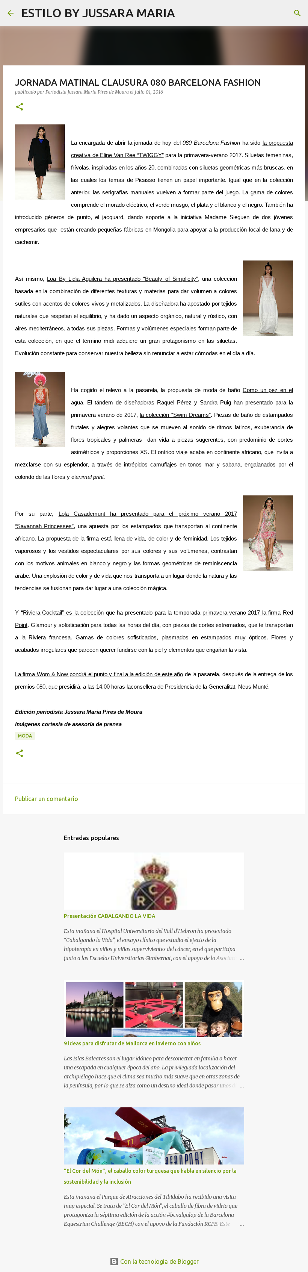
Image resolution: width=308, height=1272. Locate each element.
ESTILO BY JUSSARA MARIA (98, 13)
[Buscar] (185, 13)
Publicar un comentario (46, 798)
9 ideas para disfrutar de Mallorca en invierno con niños (132, 1043)
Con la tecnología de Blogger (159, 1261)
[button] (19, 107)
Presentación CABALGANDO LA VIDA (110, 916)
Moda (25, 735)
